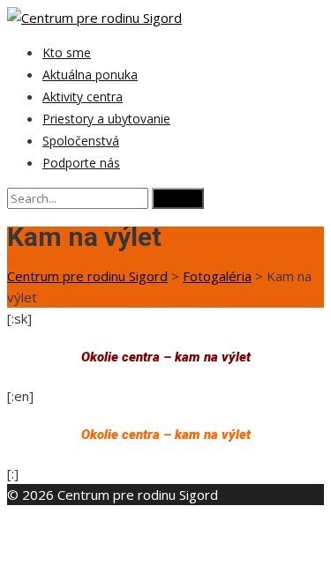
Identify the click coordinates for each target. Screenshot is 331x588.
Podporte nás (81, 162)
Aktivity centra (82, 96)
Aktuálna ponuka (90, 74)
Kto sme (66, 52)
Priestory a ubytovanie (106, 118)
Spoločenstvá (80, 140)
